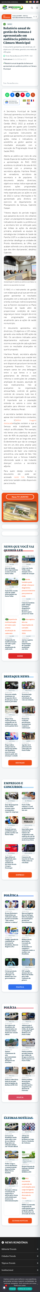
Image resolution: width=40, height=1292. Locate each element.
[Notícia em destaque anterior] (34, 16)
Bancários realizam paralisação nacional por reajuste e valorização (26, 723)
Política (12, 690)
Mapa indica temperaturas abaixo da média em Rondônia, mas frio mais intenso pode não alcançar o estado (11, 750)
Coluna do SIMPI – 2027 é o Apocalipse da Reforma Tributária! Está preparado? (22, 16)
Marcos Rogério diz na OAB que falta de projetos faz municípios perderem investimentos (28, 917)
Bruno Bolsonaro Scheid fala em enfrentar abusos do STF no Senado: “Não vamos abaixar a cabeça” (11, 917)
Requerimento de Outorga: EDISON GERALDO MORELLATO (28, 1169)
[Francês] (32, 100)
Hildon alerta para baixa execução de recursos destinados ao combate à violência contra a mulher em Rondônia (28, 946)
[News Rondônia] (12, 7)
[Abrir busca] (32, 8)
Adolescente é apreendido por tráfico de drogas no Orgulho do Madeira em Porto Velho (28, 1029)
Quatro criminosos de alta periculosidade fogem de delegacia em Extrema (10, 1056)
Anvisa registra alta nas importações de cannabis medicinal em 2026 (27, 644)
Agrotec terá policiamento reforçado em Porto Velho (27, 747)
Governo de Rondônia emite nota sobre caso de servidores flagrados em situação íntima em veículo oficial (11, 1141)
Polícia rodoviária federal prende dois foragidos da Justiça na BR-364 (11, 1082)
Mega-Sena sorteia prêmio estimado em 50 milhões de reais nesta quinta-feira (11, 722)
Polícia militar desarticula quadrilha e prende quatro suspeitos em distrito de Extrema (27, 1084)
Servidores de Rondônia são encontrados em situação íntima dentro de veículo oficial (11, 1029)
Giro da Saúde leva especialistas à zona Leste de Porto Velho (11, 571)
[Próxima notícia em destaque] (36, 16)
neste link (19, 477)
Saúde (10, 24)
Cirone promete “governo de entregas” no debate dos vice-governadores (11, 974)
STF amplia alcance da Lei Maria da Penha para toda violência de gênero (27, 975)
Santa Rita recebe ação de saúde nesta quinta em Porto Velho (11, 593)
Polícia (11, 1021)
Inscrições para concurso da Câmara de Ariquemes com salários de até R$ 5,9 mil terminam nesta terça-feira (28, 834)
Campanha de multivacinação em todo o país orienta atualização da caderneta (10, 644)
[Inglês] (28, 103)
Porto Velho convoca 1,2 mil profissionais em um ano (28, 807)
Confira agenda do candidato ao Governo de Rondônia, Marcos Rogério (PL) (11, 943)
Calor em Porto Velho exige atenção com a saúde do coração (28, 571)
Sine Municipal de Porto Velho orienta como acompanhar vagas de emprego (11, 808)
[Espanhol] (28, 100)
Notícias (12, 715)
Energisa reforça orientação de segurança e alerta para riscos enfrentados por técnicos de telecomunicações (11, 1195)
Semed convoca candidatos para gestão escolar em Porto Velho (11, 832)
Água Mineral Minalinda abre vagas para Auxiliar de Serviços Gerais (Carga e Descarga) (10, 862)
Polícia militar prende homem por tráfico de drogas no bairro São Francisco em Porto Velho (28, 1056)
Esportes (28, 1132)
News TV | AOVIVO (20, 497)
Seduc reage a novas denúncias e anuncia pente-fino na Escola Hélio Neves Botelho (11, 1168)
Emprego (11, 801)
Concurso (28, 825)
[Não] (37, 1284)
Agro (28, 741)
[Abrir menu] (37, 8)
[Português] (24, 100)
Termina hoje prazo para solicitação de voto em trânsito (28, 697)
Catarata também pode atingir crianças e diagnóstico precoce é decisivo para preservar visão (28, 608)
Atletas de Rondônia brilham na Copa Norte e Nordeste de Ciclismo (28, 1139)
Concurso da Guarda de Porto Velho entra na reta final (28, 859)
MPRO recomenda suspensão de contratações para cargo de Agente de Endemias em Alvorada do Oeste (28, 1209)
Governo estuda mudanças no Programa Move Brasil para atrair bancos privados (11, 698)
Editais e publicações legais (27, 1161)
